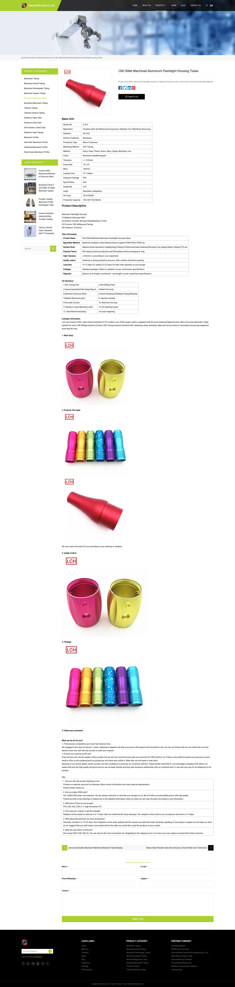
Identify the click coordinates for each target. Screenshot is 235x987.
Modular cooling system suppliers (184, 966)
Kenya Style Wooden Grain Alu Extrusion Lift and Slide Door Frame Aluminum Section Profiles (174, 848)
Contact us (195, 5)
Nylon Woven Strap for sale (181, 956)
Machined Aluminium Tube (47, 58)
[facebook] (23, 963)
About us (146, 5)
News (174, 5)
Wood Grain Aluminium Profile (36, 152)
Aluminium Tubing (31, 78)
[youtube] (38, 963)
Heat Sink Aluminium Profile (36, 142)
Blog (183, 5)
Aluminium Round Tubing (34, 83)
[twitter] (33, 963)
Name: (65, 867)
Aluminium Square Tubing (34, 93)
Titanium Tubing (30, 108)
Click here (38, 957)
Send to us (133, 97)
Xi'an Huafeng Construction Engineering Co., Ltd (189, 953)
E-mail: (144, 867)
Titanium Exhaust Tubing (34, 113)
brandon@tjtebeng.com (136, 984)
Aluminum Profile (31, 137)
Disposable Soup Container (181, 959)
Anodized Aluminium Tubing (36, 103)
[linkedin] (28, 963)
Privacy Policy (87, 970)
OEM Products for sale (180, 949)
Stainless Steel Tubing (33, 132)
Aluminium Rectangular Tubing (36, 88)
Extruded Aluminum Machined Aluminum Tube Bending (99, 848)
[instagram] (43, 963)
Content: (66, 891)
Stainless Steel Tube (33, 118)
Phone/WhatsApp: (69, 879)
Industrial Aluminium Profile (35, 147)
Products (160, 5)
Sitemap (85, 966)
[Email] (50, 951)
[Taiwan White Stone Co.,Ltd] (33, 942)
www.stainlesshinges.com (181, 963)
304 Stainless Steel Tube (35, 127)
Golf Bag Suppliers (178, 946)
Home (135, 5)
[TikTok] (48, 963)
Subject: (144, 879)
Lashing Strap (176, 970)
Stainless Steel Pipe (33, 123)
